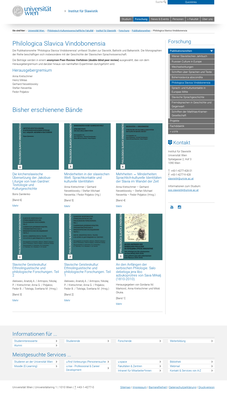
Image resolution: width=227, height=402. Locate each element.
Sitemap (125, 387)
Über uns (207, 19)
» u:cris (174, 131)
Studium (126, 19)
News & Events (160, 19)
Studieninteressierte (25, 341)
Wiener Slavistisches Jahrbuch (189, 56)
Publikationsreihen (141, 30)
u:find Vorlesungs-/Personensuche (86, 361)
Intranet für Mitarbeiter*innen (134, 370)
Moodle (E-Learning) (25, 366)
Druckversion (206, 387)
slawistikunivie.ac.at (181, 178)
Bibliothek (175, 361)
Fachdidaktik (177, 126)
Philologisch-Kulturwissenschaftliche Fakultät (70, 30)
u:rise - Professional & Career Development (83, 368)
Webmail (175, 366)
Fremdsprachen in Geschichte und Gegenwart (191, 104)
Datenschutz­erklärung (182, 387)
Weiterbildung (178, 341)
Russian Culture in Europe (187, 61)
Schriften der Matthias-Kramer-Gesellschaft (189, 113)
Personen (178, 19)
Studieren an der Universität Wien (33, 361)
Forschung (141, 19)
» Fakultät (192, 19)
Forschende (125, 341)
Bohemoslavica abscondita (187, 77)
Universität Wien (36, 30)
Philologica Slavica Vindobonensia (191, 82)
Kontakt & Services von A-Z (185, 370)
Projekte (174, 120)
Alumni (18, 345)
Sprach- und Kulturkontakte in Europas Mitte (189, 89)
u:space (122, 361)
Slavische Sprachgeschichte (188, 97)
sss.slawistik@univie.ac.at (183, 190)
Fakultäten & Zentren (130, 366)
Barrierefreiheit (158, 387)
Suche (160, 2)
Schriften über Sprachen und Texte (192, 72)
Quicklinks (191, 2)
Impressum (140, 387)
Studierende (73, 341)
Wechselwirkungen (182, 66)
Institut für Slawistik (83, 11)
